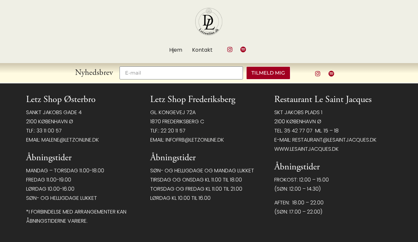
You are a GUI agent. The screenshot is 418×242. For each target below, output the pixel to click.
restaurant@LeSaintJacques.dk (334, 140)
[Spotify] (243, 49)
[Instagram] (230, 49)
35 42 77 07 (298, 130)
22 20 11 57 (173, 130)
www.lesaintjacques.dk (306, 149)
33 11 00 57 (49, 130)
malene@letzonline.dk (70, 140)
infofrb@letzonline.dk (195, 140)
